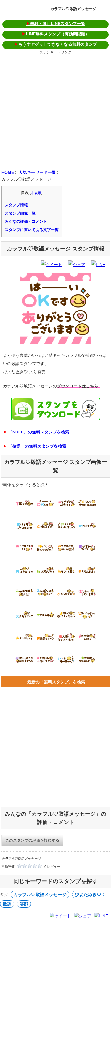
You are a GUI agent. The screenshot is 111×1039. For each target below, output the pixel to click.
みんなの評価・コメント (26, 221)
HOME (7, 172)
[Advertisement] (55, 111)
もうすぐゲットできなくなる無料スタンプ (55, 44)
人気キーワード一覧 (37, 172)
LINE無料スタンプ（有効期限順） (55, 34)
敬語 (7, 903)
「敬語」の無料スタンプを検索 (37, 446)
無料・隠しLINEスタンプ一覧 (55, 23)
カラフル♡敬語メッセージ (73, 8)
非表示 (36, 193)
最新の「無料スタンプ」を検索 (55, 682)
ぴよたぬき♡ (88, 894)
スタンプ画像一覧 (20, 213)
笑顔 (24, 903)
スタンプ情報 (16, 205)
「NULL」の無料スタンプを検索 (38, 432)
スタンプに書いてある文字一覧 (32, 229)
